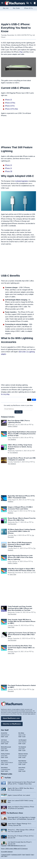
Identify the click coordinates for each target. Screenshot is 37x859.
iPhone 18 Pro (28, 8)
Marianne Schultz (23, 753)
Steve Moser (4, 767)
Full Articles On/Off (16, 854)
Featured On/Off (6, 854)
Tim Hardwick (12, 439)
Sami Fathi (13, 574)
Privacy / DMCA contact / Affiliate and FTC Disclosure (14, 848)
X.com (6, 736)
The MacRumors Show (15, 813)
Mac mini (5, 8)
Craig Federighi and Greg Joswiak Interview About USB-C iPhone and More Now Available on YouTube (20, 608)
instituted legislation (21, 181)
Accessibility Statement (7, 851)
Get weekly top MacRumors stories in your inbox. (18, 405)
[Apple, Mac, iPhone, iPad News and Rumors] (15, 5)
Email (2, 736)
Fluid (23, 854)
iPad (20, 52)
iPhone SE (8, 171)
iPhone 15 (8, 99)
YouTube (8, 777)
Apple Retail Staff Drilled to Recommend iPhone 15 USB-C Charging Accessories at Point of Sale (22, 433)
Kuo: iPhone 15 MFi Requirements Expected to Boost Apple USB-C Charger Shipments (20, 544)
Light (2, 856)
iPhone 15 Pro (10, 106)
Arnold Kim (4, 733)
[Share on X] (29, 400)
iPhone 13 (8, 165)
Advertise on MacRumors (12, 724)
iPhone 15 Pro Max (11, 109)
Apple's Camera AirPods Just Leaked (19, 795)
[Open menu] (2, 3)
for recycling (5, 394)
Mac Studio (16, 8)
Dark (5, 856)
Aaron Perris (21, 767)
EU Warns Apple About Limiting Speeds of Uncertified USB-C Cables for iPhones (21, 531)
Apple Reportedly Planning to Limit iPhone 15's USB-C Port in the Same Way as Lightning (20, 557)
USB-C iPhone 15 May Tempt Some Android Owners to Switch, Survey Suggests (20, 446)
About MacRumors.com (11, 718)
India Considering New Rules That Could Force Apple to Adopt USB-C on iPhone (21, 647)
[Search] (32, 3)
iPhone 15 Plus (10, 103)
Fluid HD (28, 854)
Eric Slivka (21, 733)
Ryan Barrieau (22, 760)
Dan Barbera (4, 760)
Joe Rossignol (12, 524)
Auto (32, 854)
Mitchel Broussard (6, 747)
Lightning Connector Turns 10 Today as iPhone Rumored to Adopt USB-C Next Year (22, 634)
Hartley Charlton (12, 426)
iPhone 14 (8, 168)
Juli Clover (4, 740)
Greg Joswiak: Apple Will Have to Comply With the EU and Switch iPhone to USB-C (21, 621)
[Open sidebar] (35, 3)
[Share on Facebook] (34, 400)
